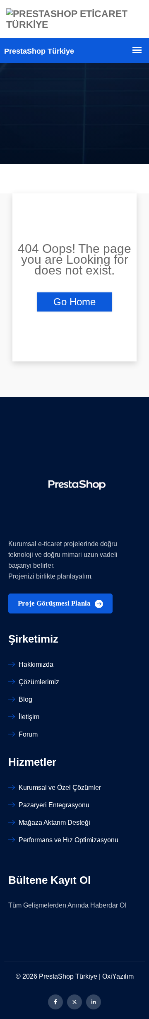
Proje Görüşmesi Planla (55, 603)
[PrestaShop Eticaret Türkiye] (74, 19)
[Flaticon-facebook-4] (55, 1001)
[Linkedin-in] (93, 1001)
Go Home (74, 301)
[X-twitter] (74, 1001)
